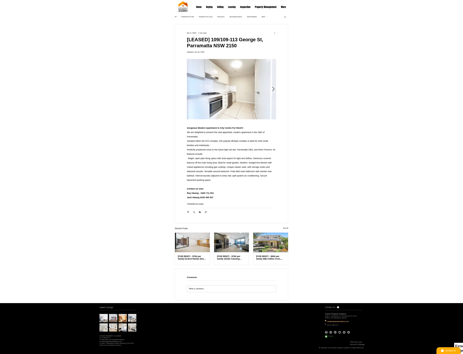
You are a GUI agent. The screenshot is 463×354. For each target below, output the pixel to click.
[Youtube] (339, 332)
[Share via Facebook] (188, 212)
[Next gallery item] (273, 89)
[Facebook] (326, 332)
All (176, 17)
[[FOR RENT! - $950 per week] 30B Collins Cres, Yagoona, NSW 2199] (270, 242)
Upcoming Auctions (235, 17)
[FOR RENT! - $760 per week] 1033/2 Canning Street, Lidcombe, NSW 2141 (229, 257)
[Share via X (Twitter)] (194, 212)
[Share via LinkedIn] (200, 212)
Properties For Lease (206, 17)
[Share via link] (206, 212)
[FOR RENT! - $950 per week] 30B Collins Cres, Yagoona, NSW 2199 (268, 257)
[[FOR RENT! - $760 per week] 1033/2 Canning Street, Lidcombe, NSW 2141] (231, 242)
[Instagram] (330, 332)
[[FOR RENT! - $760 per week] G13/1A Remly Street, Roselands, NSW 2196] (192, 242)
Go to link (104, 316)
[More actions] (274, 32)
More (263, 17)
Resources (221, 17)
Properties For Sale (187, 17)
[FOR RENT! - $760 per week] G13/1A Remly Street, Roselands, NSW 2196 (192, 257)
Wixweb (361, 344)
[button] (209, 7)
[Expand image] (231, 89)
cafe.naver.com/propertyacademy (112, 339)
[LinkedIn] (335, 332)
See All (285, 228)
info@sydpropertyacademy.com (111, 341)
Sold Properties (252, 17)
